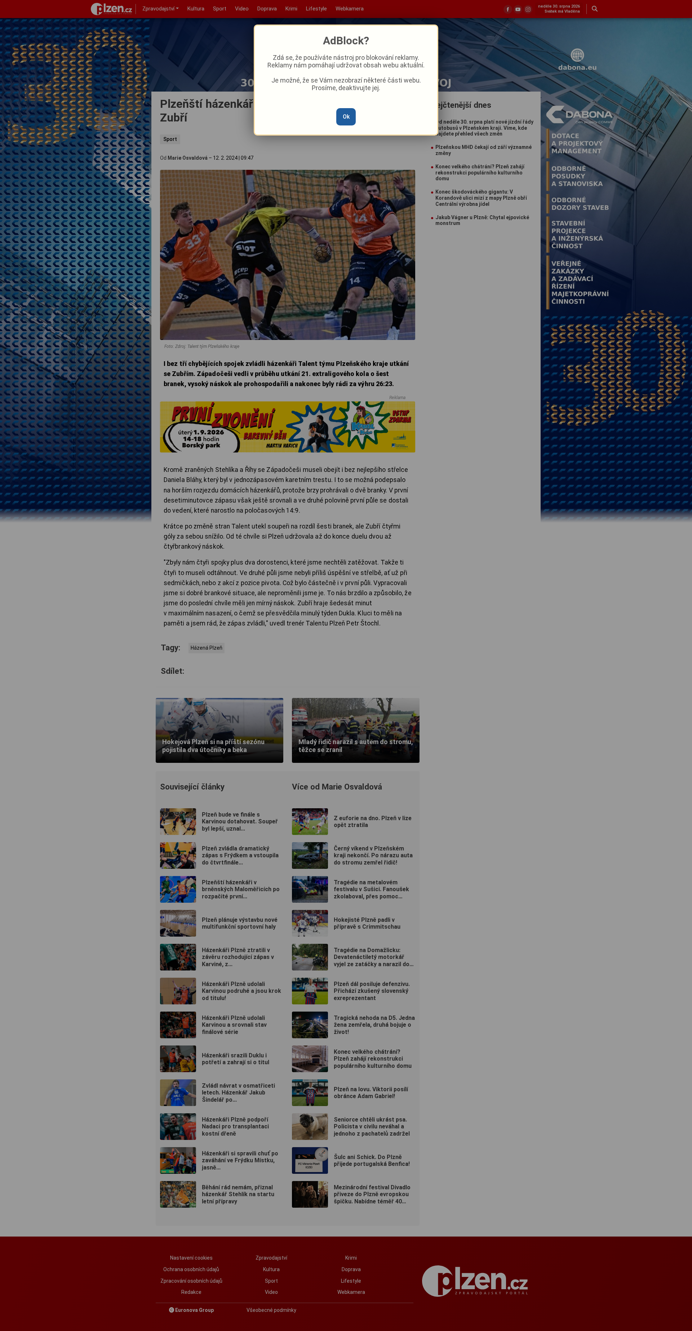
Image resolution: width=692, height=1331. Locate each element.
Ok (346, 116)
